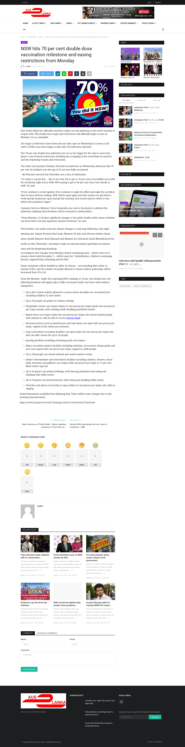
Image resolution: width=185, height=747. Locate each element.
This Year (156, 100)
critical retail (73, 317)
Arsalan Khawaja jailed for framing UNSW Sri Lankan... (98, 604)
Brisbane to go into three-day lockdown (34, 604)
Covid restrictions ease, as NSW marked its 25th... (67, 556)
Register (158, 2)
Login (149, 2)
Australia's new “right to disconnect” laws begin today (100, 702)
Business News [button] (108, 23)
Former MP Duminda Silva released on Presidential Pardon (99, 724)
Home (25, 23)
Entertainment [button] (129, 23)
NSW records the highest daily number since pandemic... (67, 604)
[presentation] (155, 235)
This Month (141, 100)
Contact (25, 2)
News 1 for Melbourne (142, 286)
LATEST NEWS (31, 37)
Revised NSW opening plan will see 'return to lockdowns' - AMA (88, 425)
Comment (25, 650)
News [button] (69, 23)
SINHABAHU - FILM (141, 157)
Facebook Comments (47, 633)
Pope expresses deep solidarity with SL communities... (35, 556)
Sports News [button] (148, 23)
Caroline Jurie (125, 286)
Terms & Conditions (154, 742)
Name (23, 639)
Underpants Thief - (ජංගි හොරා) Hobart (146, 146)
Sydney (40, 37)
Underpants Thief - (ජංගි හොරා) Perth (149, 120)
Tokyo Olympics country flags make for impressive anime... (99, 713)
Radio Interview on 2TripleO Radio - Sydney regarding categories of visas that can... (44, 425)
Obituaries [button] (55, 23)
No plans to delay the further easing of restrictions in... (140, 262)
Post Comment (29, 669)
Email (72, 639)
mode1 (28, 66)
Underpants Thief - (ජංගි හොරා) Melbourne (146, 108)
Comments (28, 633)
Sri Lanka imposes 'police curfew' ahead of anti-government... (97, 558)
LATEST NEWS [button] (38, 23)
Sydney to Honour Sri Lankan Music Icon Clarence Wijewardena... (148, 133)
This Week (126, 100)
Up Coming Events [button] (87, 23)
